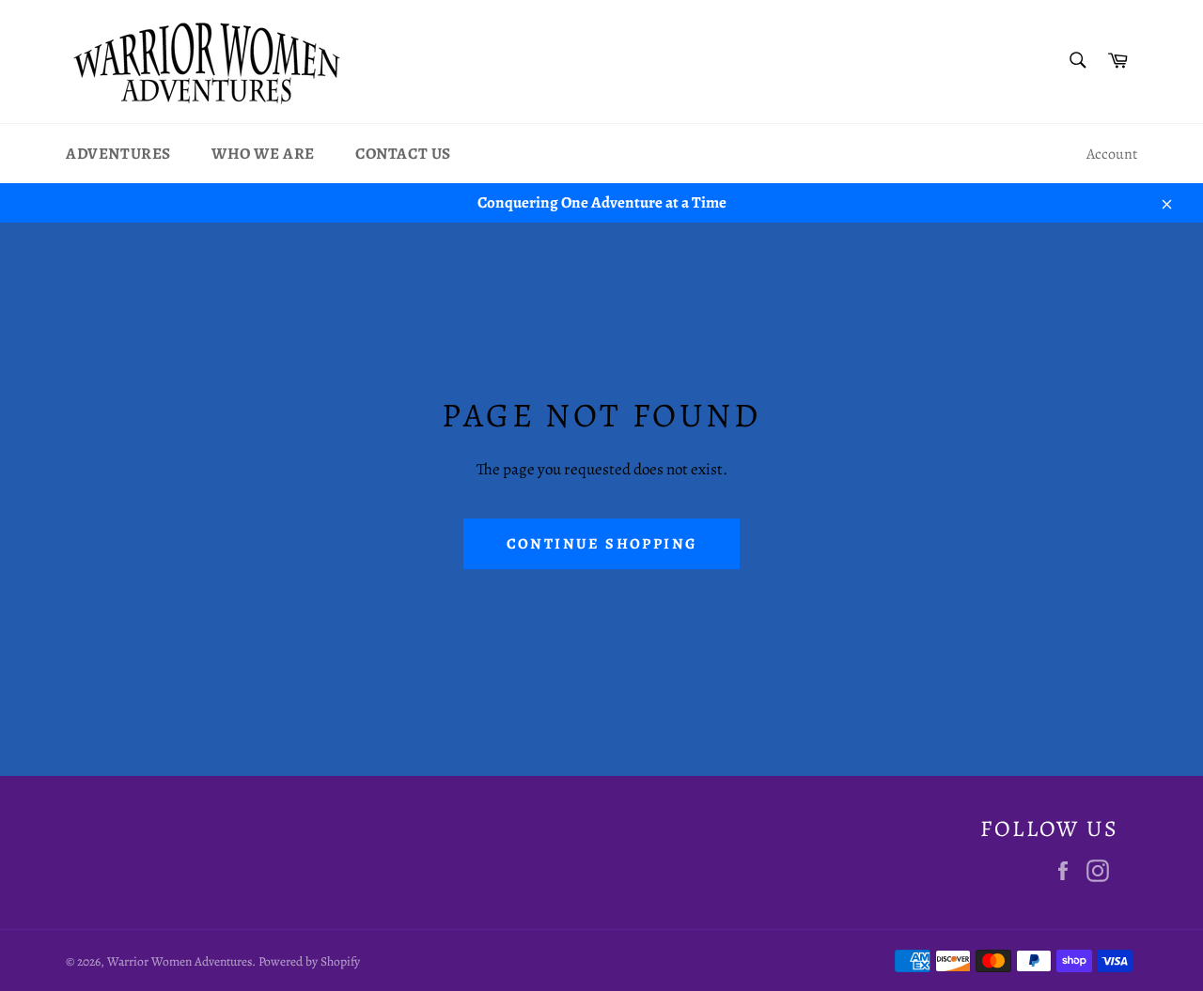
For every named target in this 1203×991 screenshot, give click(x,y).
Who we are (263, 153)
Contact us (403, 153)
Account (1111, 154)
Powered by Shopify (309, 961)
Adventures (118, 153)
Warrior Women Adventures (179, 961)
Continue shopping (602, 544)
